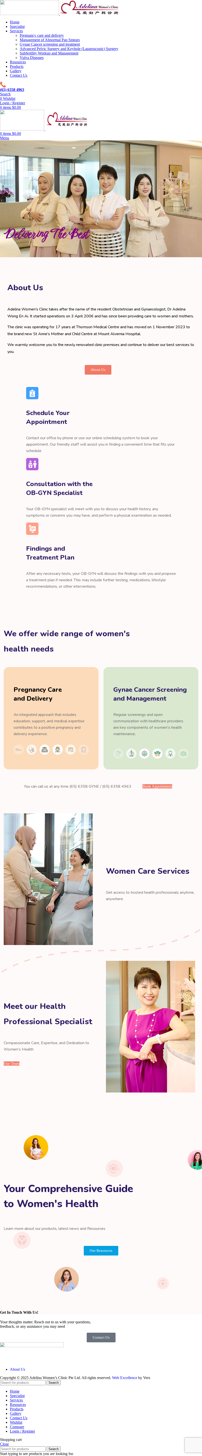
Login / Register (22, 1431)
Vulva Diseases (32, 57)
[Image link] (32, 1346)
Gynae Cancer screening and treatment (50, 44)
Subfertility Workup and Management (49, 53)
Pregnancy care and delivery (42, 35)
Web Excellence (124, 1378)
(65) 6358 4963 (12, 90)
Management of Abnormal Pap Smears (50, 40)
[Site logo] (30, 14)
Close (4, 1444)
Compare (17, 1427)
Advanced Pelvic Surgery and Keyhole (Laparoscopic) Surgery (69, 49)
